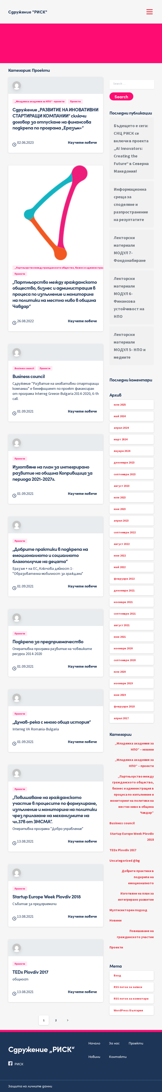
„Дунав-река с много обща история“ (51, 721)
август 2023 (122, 486)
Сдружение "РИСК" (27, 12)
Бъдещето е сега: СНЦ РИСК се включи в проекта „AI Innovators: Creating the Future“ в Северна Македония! (131, 148)
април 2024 (121, 428)
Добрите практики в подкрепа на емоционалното (138, 877)
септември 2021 (125, 613)
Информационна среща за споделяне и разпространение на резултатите (131, 204)
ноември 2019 (123, 683)
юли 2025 (120, 404)
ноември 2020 (123, 648)
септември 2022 (125, 532)
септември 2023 (125, 474)
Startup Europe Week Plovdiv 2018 (46, 896)
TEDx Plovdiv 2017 (30, 971)
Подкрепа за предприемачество (47, 641)
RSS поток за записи (128, 987)
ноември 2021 (123, 602)
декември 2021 (124, 590)
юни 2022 (120, 555)
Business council (28, 376)
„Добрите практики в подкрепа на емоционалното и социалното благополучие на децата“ (50, 554)
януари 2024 (122, 451)
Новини (115, 920)
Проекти (116, 947)
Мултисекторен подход (128, 910)
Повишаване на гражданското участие (135, 934)
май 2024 (120, 416)
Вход (117, 975)
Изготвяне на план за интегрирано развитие (136, 896)
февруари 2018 (124, 706)
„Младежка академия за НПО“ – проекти (134, 763)
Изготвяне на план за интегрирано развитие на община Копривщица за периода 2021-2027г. (52, 472)
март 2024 (120, 439)
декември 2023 (124, 462)
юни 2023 (120, 509)
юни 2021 (120, 637)
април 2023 (121, 520)
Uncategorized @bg (124, 860)
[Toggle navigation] (149, 11)
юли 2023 (120, 497)
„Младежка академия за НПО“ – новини (134, 746)
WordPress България (128, 1010)
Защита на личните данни (30, 1086)
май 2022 (120, 567)
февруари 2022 (124, 579)
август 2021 (122, 625)
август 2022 (122, 544)
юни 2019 (120, 695)
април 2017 (121, 718)
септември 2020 (125, 660)
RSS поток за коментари (131, 998)
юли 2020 (120, 672)
